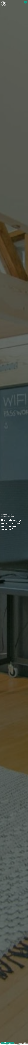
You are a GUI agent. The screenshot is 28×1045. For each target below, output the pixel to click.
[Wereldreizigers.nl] (3, 3)
